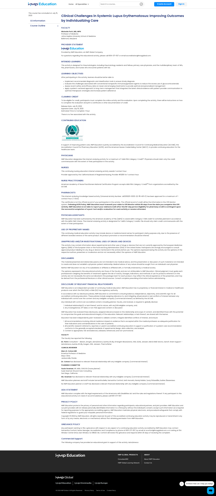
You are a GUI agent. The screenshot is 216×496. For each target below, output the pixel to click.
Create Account (164, 4)
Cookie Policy (111, 490)
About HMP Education (152, 459)
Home (71, 4)
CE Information (37, 21)
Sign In (181, 4)
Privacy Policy (89, 490)
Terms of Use (100, 490)
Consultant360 (123, 459)
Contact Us (148, 463)
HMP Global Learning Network (129, 463)
